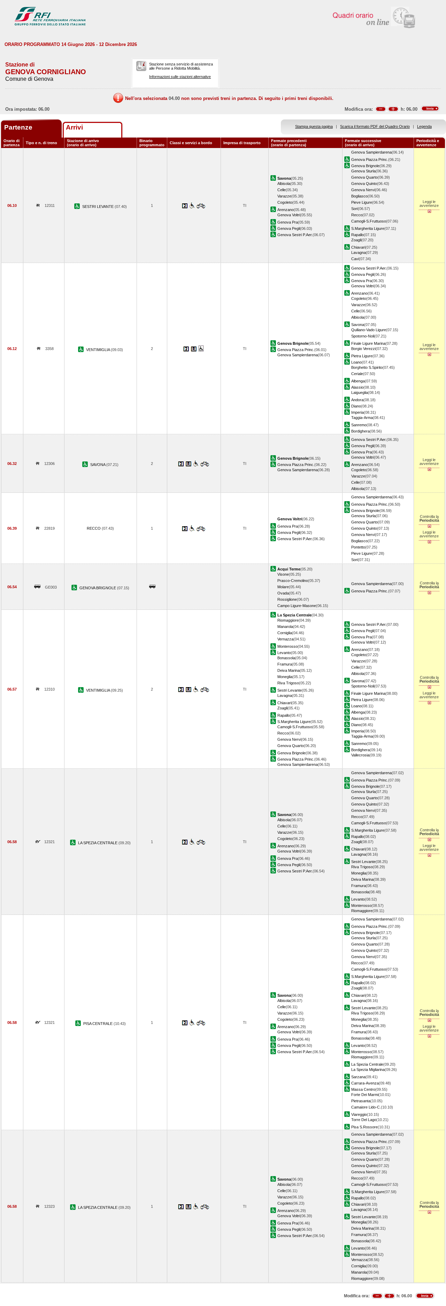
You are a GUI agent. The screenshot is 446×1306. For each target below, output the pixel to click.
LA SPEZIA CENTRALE (98, 843)
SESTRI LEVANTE (98, 206)
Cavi (355, 259)
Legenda (424, 126)
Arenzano (285, 210)
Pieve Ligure (361, 202)
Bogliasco (359, 196)
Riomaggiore (288, 620)
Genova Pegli (288, 228)
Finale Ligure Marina (368, 343)
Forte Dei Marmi (364, 1095)
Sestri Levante (289, 690)
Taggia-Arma (362, 417)
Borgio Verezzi (363, 349)
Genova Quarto (364, 177)
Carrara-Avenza (365, 1083)
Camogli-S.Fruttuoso (368, 221)
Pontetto (358, 547)
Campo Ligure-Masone (296, 606)
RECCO (94, 528)
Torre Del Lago (363, 1120)
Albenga (358, 381)
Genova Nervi (363, 190)
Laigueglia (359, 392)
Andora (357, 400)
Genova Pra (287, 222)
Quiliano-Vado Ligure (368, 330)
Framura (284, 664)
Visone (283, 574)
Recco (356, 215)
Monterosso (287, 646)
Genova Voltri (288, 215)
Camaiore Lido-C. (366, 1107)
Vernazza (285, 639)
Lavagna (358, 252)
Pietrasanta (360, 1101)
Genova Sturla (363, 171)
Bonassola (286, 658)
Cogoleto (284, 202)
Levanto (284, 653)
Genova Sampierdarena (371, 152)
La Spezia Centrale (367, 1064)
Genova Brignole (365, 166)
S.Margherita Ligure (367, 228)
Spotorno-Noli (362, 336)
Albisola (283, 183)
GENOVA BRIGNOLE (98, 588)
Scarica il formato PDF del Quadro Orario (375, 126)
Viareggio (359, 1114)
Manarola (285, 626)
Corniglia (284, 633)
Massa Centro (363, 1089)
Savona (357, 324)
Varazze (284, 196)
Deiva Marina (288, 670)
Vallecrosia (360, 755)
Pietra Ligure (361, 356)
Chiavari (358, 247)
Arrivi (74, 127)
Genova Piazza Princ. (369, 159)
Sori (354, 209)
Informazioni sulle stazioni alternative (180, 77)
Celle (281, 190)
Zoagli (356, 240)
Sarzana (358, 1077)
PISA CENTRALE (98, 1023)
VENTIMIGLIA (98, 350)
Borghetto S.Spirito (367, 367)
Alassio (357, 387)
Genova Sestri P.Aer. (295, 235)
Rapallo (357, 235)
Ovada (283, 593)
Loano (356, 362)
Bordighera (360, 431)
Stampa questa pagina (314, 126)
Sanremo (359, 425)
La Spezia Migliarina (368, 1069)
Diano (356, 406)
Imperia (357, 412)
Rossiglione (287, 599)
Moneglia (284, 677)
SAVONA (98, 464)
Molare (283, 587)
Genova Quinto (364, 183)
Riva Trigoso (288, 683)
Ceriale (357, 374)
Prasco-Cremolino (292, 580)
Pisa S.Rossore (364, 1127)
